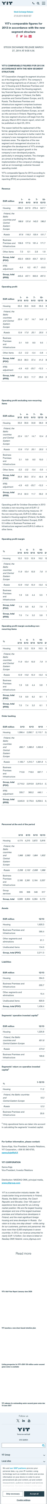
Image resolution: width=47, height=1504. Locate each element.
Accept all (34, 1494)
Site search (23, 1440)
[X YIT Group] (18, 1421)
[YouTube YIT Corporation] (29, 1421)
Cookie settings (23, 1500)
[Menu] (43, 3)
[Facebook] (17, 36)
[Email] (30, 36)
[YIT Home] (7, 3)
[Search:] (43, 1445)
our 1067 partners (18, 1468)
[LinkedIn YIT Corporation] (23, 1421)
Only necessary (13, 1494)
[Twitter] (21, 36)
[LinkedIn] (25, 36)
